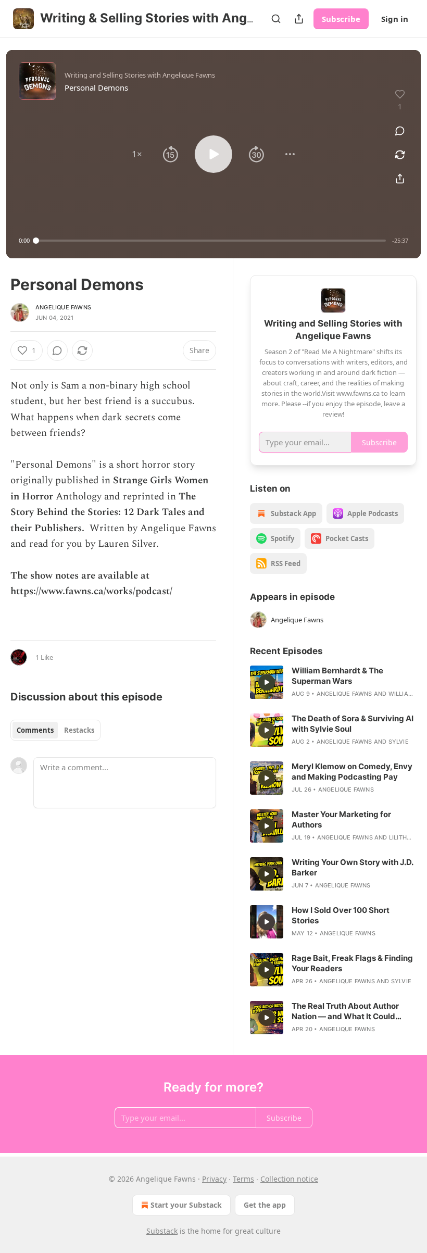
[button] (137, 154)
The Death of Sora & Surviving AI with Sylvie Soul (352, 723)
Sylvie (398, 741)
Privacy (214, 1179)
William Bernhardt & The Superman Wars (337, 676)
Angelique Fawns (63, 307)
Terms (243, 1179)
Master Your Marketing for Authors (341, 819)
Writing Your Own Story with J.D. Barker (352, 867)
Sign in (394, 19)
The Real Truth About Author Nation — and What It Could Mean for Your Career (345, 1011)
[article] (333, 682)
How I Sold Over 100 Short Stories (341, 915)
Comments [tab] (35, 730)
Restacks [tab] (79, 730)
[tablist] (55, 730)
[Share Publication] (298, 18)
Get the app (265, 1205)
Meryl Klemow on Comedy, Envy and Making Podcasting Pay (352, 771)
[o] (266, 682)
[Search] (276, 18)
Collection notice (289, 1179)
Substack (162, 1231)
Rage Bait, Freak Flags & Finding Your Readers (352, 963)
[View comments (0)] (400, 130)
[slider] (211, 240)
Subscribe (341, 19)
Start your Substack (186, 1205)
